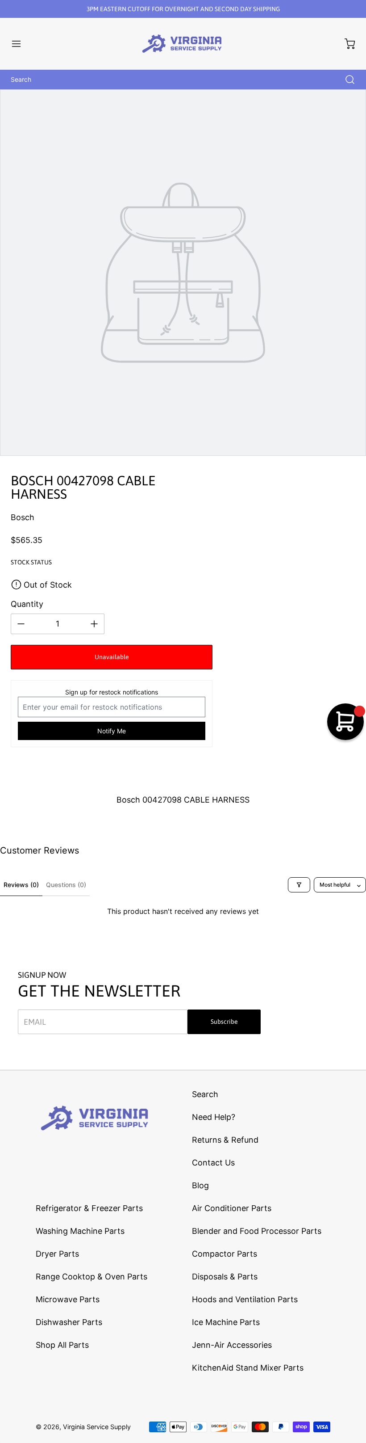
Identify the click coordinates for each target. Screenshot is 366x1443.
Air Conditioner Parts (231, 1208)
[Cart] (345, 44)
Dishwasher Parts (69, 1322)
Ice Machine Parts (226, 1322)
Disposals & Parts (225, 1276)
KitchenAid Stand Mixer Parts (248, 1367)
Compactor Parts (224, 1253)
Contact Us (213, 1162)
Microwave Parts (68, 1299)
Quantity (27, 604)
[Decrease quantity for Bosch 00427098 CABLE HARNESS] (21, 624)
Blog (200, 1185)
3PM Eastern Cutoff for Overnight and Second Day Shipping (183, 9)
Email (35, 1022)
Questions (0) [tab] (66, 884)
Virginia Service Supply (97, 1426)
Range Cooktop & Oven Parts (91, 1276)
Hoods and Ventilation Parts (245, 1299)
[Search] (345, 79)
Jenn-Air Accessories (232, 1345)
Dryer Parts (57, 1253)
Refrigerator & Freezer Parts (89, 1208)
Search (205, 1094)
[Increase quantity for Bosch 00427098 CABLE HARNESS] (94, 624)
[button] (20, 44)
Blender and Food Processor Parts (256, 1231)
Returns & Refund (225, 1139)
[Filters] (299, 884)
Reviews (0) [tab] (21, 884)
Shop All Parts (62, 1345)
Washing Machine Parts (80, 1231)
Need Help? (213, 1117)
